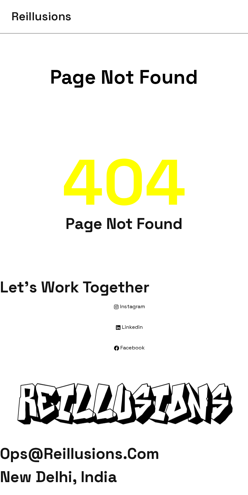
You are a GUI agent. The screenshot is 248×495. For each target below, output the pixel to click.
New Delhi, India (58, 477)
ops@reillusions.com (79, 453)
